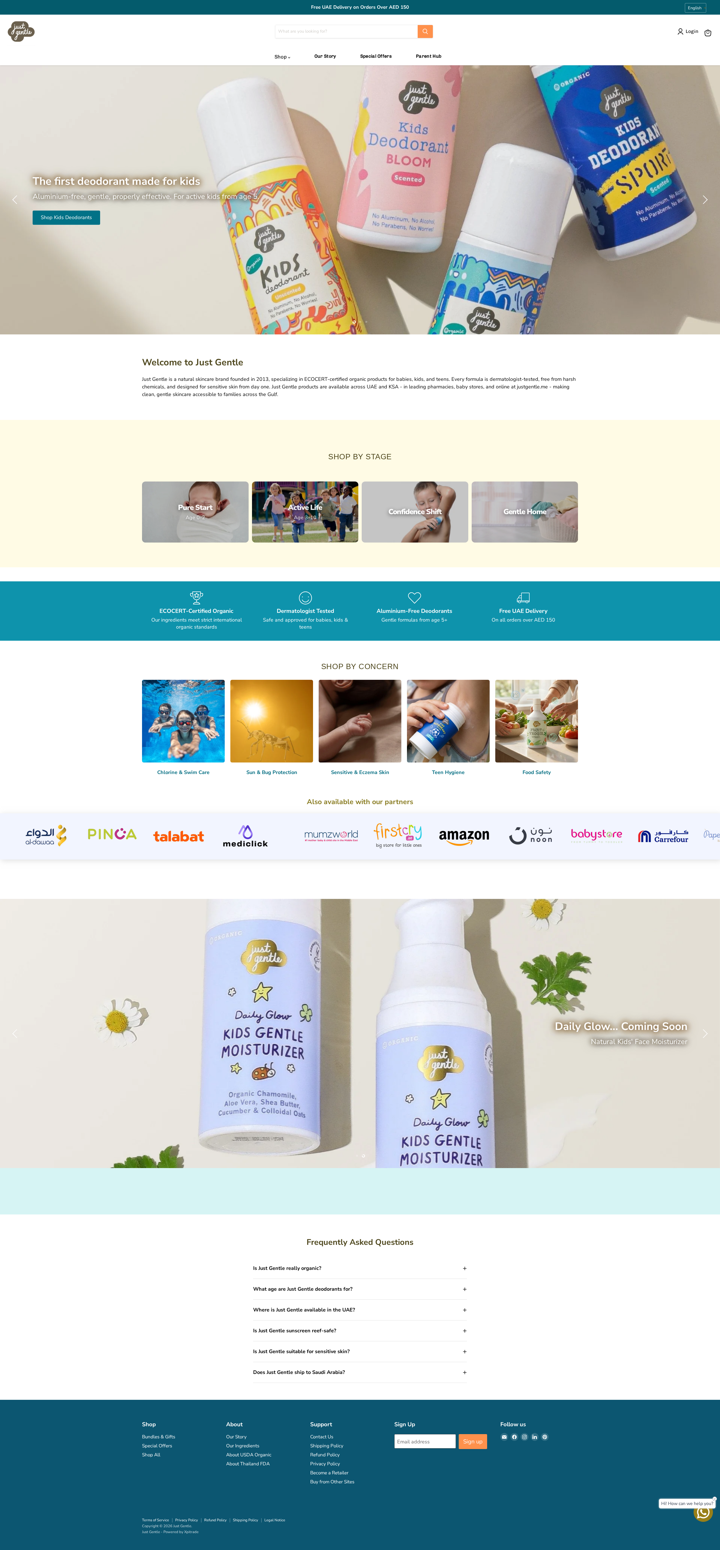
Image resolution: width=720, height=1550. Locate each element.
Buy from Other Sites (332, 1482)
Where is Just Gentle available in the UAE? (304, 1309)
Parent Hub (428, 56)
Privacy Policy (325, 1464)
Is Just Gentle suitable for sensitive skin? (301, 1351)
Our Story (325, 56)
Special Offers (376, 56)
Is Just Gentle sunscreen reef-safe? (294, 1330)
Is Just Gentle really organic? (287, 1268)
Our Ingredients (242, 1446)
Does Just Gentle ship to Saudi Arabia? (299, 1372)
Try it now (52, 1051)
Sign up (473, 1441)
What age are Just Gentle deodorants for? (302, 1289)
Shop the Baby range (65, 217)
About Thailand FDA (248, 1464)
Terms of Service (155, 1520)
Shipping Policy (326, 1446)
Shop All (151, 1455)
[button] (689, 31)
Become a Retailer (329, 1473)
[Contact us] (703, 1512)
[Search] (425, 31)
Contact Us (321, 1437)
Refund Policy (325, 1455)
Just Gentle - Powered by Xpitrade (170, 1532)
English (694, 8)
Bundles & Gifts (158, 1437)
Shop (281, 57)
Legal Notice (274, 1520)
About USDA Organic (248, 1455)
